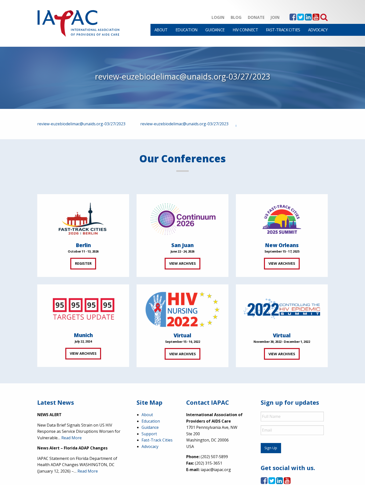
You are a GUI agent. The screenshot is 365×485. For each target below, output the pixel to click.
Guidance (214, 30)
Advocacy (318, 30)
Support (149, 434)
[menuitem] (161, 30)
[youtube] (316, 18)
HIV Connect (245, 30)
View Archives (182, 263)
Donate (256, 17)
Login (218, 17)
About (161, 30)
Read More (71, 438)
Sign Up (270, 447)
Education (187, 30)
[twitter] (300, 18)
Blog (236, 17)
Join (275, 17)
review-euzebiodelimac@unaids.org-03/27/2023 (81, 124)
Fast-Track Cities (283, 30)
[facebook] (293, 18)
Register (83, 263)
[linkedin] (308, 18)
